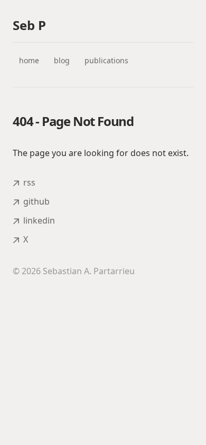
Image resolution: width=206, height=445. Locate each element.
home (29, 60)
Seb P (29, 25)
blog (62, 60)
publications (106, 60)
